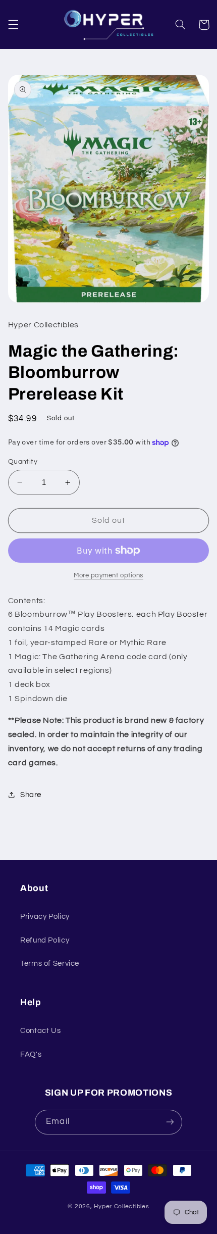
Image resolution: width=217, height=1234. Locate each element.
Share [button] (30, 795)
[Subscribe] (169, 1122)
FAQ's (30, 1054)
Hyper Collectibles (121, 1206)
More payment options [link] (108, 575)
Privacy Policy (45, 916)
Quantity (22, 461)
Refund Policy (44, 940)
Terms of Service (49, 963)
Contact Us (40, 1030)
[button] (13, 24)
